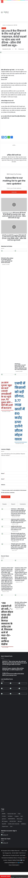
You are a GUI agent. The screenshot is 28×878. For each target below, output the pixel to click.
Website (3, 484)
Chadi (19, 813)
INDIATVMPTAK (11, 818)
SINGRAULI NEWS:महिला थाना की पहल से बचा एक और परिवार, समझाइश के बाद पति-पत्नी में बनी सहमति (21, 366)
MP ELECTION (13, 821)
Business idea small (12, 813)
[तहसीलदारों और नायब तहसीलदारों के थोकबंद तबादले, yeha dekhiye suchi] (6, 528)
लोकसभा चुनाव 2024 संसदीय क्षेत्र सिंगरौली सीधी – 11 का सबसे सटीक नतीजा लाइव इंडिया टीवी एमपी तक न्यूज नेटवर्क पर (18, 546)
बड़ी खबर (15, 25)
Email (3, 479)
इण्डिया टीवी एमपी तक (14, 155)
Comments (23, 504)
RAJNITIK (4, 823)
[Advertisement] (16, 11)
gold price (4, 818)
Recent (13, 504)
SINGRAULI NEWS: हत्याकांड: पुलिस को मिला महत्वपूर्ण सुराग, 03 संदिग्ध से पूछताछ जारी (18, 520)
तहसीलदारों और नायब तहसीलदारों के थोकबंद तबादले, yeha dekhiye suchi (18, 528)
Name (3, 473)
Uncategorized (9, 25)
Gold (22, 816)
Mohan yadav (20, 818)
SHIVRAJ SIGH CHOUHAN (13, 823)
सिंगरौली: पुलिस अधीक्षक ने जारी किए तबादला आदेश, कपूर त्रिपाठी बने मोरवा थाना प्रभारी (7, 260)
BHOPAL (4, 813)
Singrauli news (5, 826)
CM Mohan (10, 816)
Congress (17, 816)
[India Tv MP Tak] (6, 12)
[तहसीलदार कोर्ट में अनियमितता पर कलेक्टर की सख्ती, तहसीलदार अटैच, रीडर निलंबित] (23, 695)
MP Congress (5, 821)
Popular (4, 504)
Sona (11, 826)
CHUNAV (4, 816)
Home (3, 25)
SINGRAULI (23, 823)
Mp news (20, 821)
